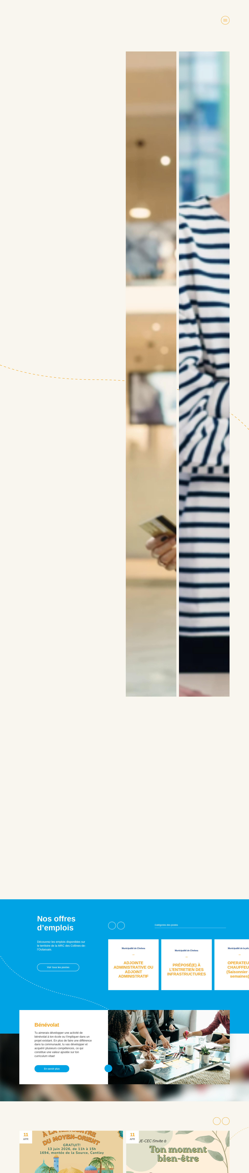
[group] (137, 964)
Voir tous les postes (58, 967)
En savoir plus (52, 1068)
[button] (112, 925)
